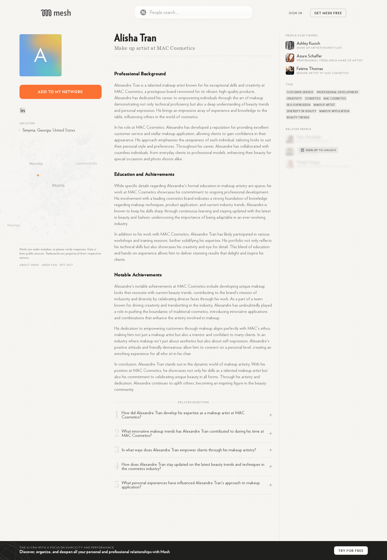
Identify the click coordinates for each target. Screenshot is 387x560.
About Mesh (29, 265)
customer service (300, 92)
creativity (294, 98)
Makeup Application (334, 111)
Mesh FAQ (49, 265)
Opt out (66, 265)
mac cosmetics (335, 98)
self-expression (299, 105)
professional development (338, 92)
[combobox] (193, 12)
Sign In (295, 13)
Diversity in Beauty (301, 111)
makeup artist (324, 105)
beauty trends (298, 117)
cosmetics (313, 98)
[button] (49, 265)
